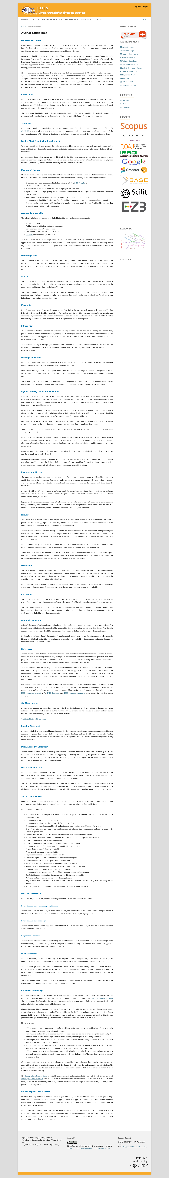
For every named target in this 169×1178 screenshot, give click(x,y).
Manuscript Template (128, 85)
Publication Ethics (129, 57)
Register (137, 7)
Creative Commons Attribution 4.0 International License (88, 1148)
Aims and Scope (128, 51)
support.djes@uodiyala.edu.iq (135, 1146)
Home (25, 20)
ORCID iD (25, 131)
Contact (99, 20)
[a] (134, 198)
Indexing (125, 78)
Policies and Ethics (51, 20)
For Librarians (125, 107)
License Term (127, 82)
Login (145, 7)
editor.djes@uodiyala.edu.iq (102, 998)
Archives (85, 20)
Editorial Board (128, 47)
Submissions (71, 20)
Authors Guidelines (129, 61)
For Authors (124, 104)
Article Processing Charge (132, 68)
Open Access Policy (129, 71)
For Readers (124, 100)
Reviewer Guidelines (131, 64)
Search (142, 20)
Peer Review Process (130, 54)
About (35, 20)
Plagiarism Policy (128, 75)
